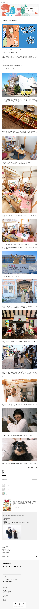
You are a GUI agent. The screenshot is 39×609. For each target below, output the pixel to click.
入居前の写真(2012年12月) (6, 549)
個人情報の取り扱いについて (7, 592)
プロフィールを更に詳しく (7, 523)
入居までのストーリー (7, 518)
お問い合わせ (5, 587)
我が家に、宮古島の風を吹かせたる (11, 484)
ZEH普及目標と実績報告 (7, 591)
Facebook (3, 471)
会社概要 (4, 590)
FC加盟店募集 (5, 595)
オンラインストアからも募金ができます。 (8, 68)
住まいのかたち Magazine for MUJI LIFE (9, 570)
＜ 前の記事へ (4, 479)
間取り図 (3, 547)
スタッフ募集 (5, 596)
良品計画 (4, 600)
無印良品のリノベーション (7, 576)
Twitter (3, 472)
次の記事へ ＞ (34, 479)
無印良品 (4, 599)
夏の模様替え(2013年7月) (6, 552)
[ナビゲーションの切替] (37, 2)
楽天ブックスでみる (16, 507)
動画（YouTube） (6, 519)
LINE (3, 473)
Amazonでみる (16, 505)
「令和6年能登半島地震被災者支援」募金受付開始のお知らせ (12, 65)
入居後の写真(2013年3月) (6, 550)
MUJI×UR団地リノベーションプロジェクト (10, 579)
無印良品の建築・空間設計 (7, 581)
